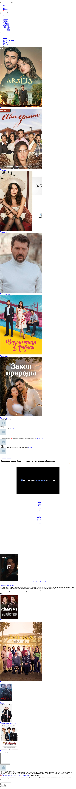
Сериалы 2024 (6, 28)
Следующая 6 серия (44, 581)
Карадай (33, 463)
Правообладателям (25, 775)
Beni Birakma (6, 35)
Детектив (5, 19)
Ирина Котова (6, 37)
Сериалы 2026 (6, 30)
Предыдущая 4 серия (32, 581)
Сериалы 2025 (6, 29)
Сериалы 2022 (6, 26)
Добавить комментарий (5, 763)
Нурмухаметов (6, 39)
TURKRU (3, 0)
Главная (5, 5)
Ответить (2, 774)
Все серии (38, 581)
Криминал (6, 23)
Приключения (6, 24)
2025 (4, 6)
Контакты (5, 775)
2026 (4, 7)
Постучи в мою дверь (40, 463)
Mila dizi (5, 43)
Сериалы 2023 (6, 27)
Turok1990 (5, 41)
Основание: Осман (28, 463)
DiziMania (5, 42)
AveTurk (5, 38)
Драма (5, 16)
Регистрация (3, 787)
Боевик (5, 20)
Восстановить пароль (10, 787)
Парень (30, 447)
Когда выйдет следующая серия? (7, 585)
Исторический (6, 17)
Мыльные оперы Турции (8, 40)
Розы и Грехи (13, 428)
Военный (5, 21)
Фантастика (6, 25)
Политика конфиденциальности (14, 775)
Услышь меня (57, 463)
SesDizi (5, 34)
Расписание (6, 9)
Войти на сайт (3, 786)
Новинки (5, 10)
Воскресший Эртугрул (49, 463)
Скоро (5, 8)
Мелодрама (6, 15)
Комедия (5, 22)
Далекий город (40, 438)
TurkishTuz (5, 44)
